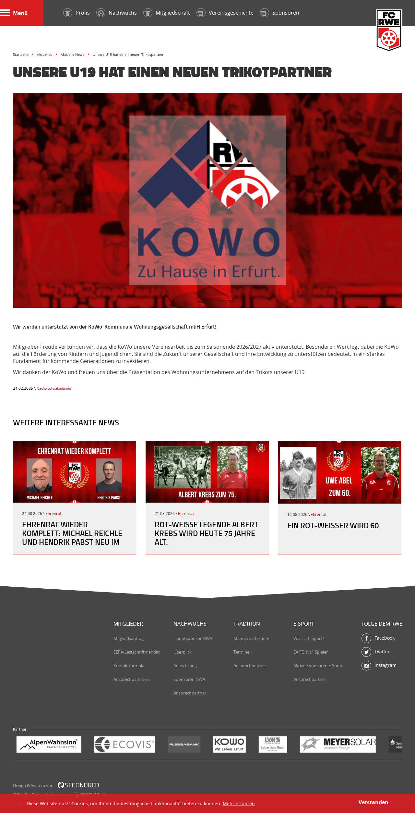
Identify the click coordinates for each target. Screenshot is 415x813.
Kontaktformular (129, 666)
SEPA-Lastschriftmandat (136, 652)
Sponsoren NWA (189, 679)
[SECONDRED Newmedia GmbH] (78, 785)
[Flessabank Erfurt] (109, 745)
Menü (20, 13)
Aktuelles (44, 54)
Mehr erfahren (239, 803)
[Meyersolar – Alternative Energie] (263, 745)
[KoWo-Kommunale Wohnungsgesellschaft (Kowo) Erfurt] (154, 745)
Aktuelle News (72, 54)
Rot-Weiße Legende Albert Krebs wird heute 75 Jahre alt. (206, 533)
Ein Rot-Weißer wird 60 (333, 525)
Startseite (21, 54)
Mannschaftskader (251, 638)
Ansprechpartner (189, 693)
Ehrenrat (53, 513)
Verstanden (373, 802)
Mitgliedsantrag (128, 638)
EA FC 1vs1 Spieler (310, 652)
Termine (241, 652)
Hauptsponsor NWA (192, 638)
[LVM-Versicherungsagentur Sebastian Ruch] (198, 745)
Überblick (182, 652)
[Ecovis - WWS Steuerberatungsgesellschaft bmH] (50, 745)
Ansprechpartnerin (131, 679)
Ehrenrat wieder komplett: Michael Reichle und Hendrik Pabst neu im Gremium (72, 537)
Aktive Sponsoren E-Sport (318, 666)
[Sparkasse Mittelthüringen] (330, 745)
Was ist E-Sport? (308, 638)
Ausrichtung (185, 666)
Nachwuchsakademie (54, 388)
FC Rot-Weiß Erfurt (389, 31)
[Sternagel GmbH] (371, 745)
